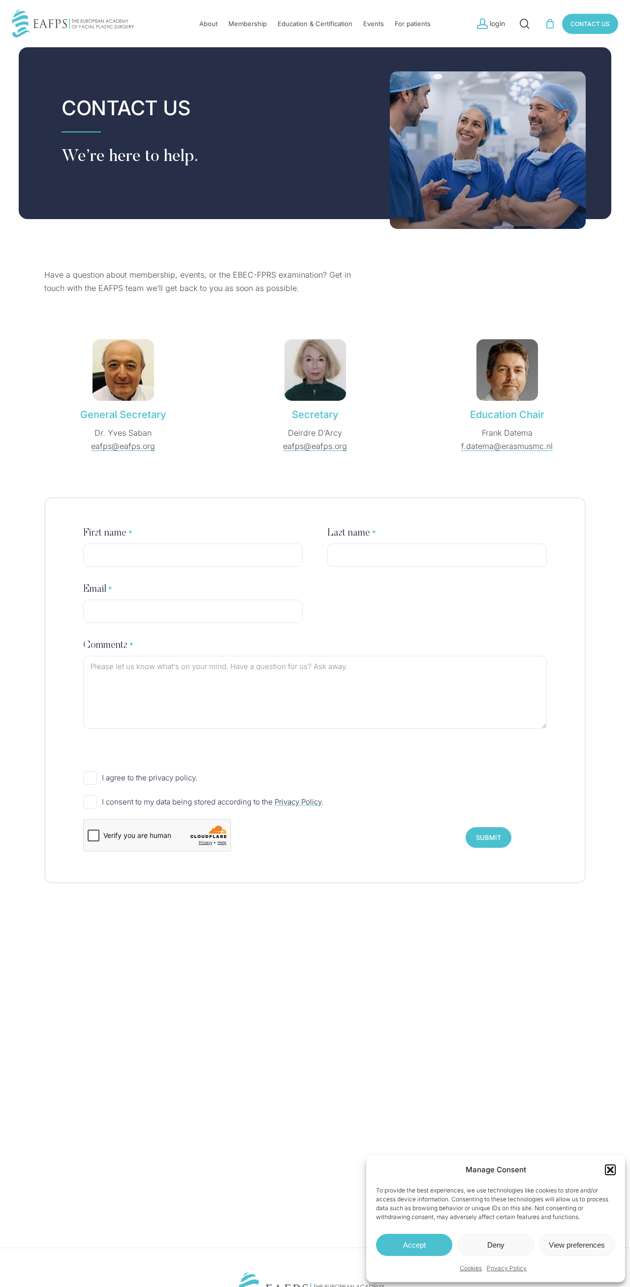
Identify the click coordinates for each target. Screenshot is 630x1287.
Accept (414, 1245)
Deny (495, 1245)
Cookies (471, 1268)
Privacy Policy (507, 1268)
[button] (610, 1170)
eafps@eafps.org (123, 446)
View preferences (577, 1245)
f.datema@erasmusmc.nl (507, 446)
